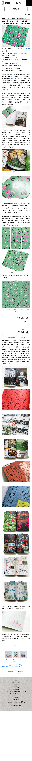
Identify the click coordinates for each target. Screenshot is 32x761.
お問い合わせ (16, 699)
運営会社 (16, 696)
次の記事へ (21, 673)
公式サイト (16, 53)
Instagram (23, 53)
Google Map (16, 689)
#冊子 (12, 666)
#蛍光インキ (18, 666)
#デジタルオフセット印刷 (17, 664)
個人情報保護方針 (16, 697)
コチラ (16, 95)
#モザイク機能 (5, 666)
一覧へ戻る (10, 671)
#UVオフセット (6, 664)
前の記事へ (21, 671)
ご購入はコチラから (16, 661)
